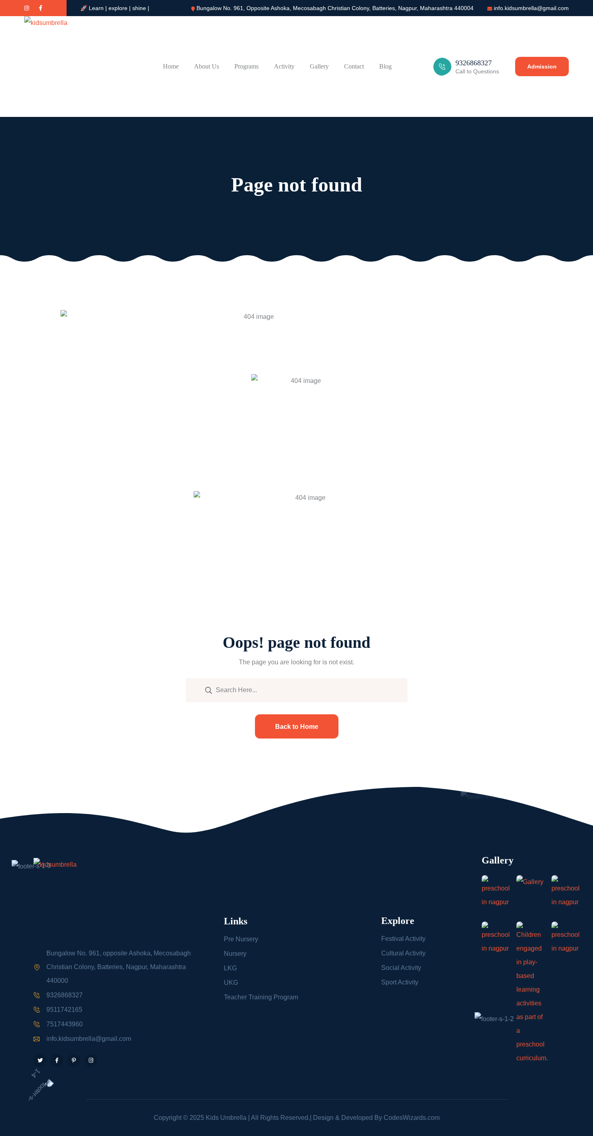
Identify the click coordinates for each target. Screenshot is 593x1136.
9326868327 (64, 995)
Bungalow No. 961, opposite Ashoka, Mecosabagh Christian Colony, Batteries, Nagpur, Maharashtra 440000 (118, 967)
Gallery (319, 66)
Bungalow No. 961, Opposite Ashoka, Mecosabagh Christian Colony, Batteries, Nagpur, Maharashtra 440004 (335, 8)
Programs (246, 66)
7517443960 (64, 1024)
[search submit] (208, 689)
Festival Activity (403, 938)
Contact (354, 66)
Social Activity (401, 967)
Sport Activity (399, 982)
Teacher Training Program (261, 997)
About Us (206, 66)
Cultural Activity (403, 953)
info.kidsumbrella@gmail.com (531, 8)
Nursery (235, 953)
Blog (385, 66)
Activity (284, 66)
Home (171, 66)
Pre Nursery (241, 939)
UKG (231, 982)
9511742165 (64, 1009)
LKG (230, 968)
